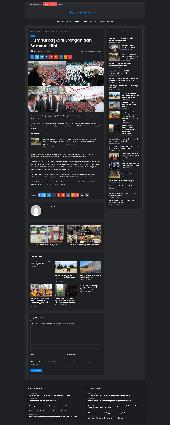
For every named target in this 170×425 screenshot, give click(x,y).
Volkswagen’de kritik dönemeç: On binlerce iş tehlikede (121, 202)
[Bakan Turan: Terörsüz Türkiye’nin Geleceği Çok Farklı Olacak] (114, 156)
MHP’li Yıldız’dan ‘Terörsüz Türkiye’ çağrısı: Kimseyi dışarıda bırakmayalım (89, 287)
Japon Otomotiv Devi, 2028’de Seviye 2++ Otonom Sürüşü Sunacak (124, 72)
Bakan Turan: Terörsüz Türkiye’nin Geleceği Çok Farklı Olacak (130, 156)
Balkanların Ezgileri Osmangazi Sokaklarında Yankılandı (120, 65)
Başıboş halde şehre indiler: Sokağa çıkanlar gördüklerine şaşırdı (77, 4)
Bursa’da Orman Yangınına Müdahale (128, 173)
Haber (69, 21)
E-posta (33, 354)
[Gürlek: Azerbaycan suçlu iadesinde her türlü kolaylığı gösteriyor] (66, 267)
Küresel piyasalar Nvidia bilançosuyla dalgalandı (130, 164)
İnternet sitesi (71, 354)
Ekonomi (77, 21)
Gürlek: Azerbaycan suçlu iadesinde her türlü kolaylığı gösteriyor (65, 277)
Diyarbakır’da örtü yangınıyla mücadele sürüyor (90, 276)
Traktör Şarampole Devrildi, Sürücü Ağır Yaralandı (40, 263)
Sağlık (85, 21)
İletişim (110, 21)
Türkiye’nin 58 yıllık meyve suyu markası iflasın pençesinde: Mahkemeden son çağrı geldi (39, 301)
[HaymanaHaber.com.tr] (85, 12)
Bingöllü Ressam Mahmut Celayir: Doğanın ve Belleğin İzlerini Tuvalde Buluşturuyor (65, 300)
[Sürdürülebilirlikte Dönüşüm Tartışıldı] (114, 48)
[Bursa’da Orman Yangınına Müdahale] (114, 174)
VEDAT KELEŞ (38, 51)
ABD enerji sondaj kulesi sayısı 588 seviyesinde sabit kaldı (121, 39)
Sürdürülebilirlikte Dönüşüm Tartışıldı (128, 46)
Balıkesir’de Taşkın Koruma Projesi (121, 181)
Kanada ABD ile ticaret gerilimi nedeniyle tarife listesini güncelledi (124, 140)
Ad (31, 347)
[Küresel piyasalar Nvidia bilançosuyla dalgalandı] (114, 166)
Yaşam (102, 21)
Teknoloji (93, 21)
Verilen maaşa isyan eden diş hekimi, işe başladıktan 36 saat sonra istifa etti (123, 79)
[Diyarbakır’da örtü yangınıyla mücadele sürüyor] (90, 267)
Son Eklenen (124, 31)
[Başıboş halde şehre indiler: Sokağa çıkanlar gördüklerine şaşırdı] (36, 141)
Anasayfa (60, 21)
